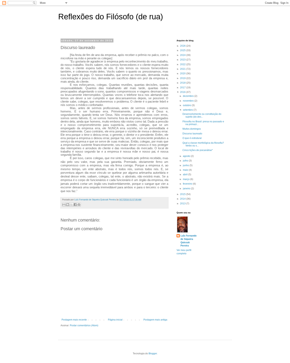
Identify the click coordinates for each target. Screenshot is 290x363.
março (186, 179)
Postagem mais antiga (155, 319)
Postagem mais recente (74, 319)
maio (186, 170)
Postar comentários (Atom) (84, 325)
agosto (187, 156)
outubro (187, 105)
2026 (183, 45)
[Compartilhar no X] (71, 204)
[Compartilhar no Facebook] (75, 204)
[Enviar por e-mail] (64, 204)
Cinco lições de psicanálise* (197, 150)
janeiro (187, 188)
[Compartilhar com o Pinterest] (79, 204)
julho (186, 160)
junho (186, 165)
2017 (183, 87)
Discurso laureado (192, 133)
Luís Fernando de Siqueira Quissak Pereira (188, 240)
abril (185, 174)
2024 (183, 55)
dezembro (188, 96)
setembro (188, 109)
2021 (183, 69)
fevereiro (188, 183)
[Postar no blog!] (68, 204)
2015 (183, 194)
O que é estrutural (192, 138)
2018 (183, 82)
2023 (183, 59)
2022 (183, 64)
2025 (183, 50)
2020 (183, 73)
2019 (183, 78)
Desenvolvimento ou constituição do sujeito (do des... (201, 115)
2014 (183, 198)
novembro (188, 100)
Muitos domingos (191, 128)
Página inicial (115, 319)
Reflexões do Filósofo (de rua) (110, 16)
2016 (183, 92)
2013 (183, 203)
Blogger (153, 353)
